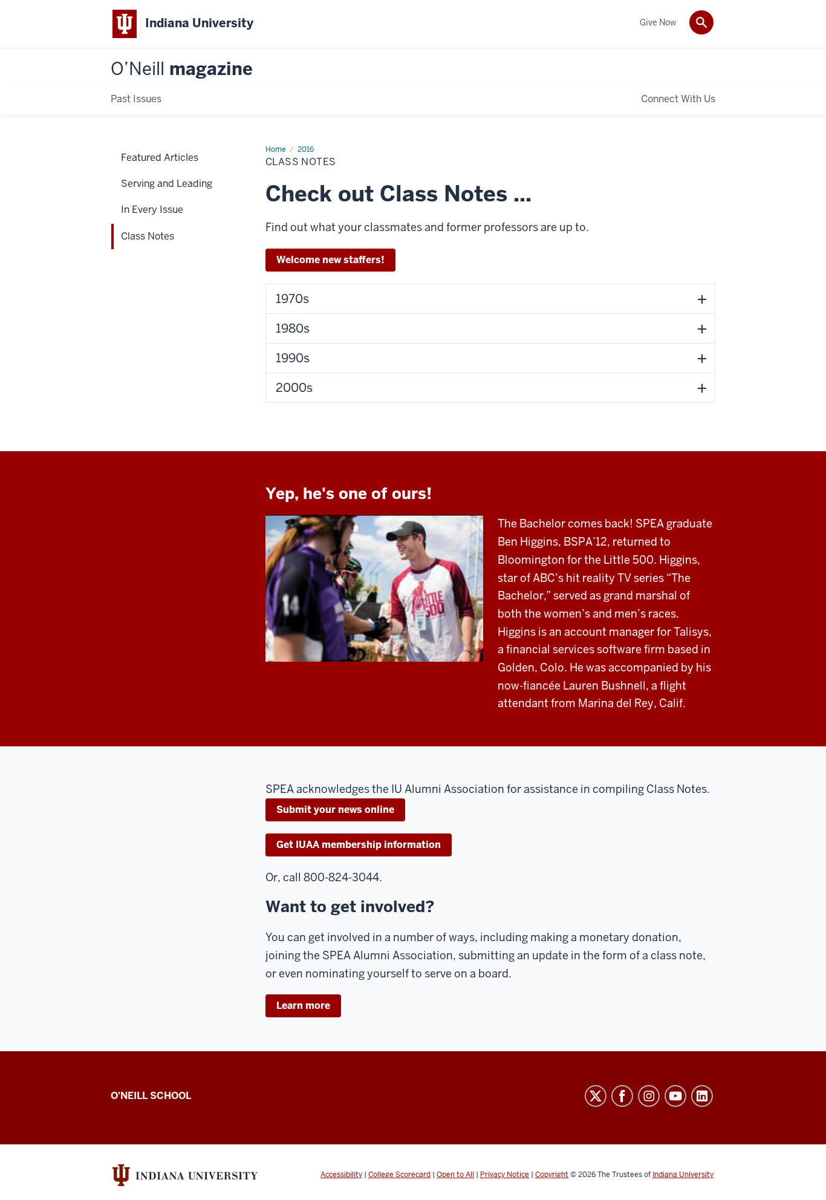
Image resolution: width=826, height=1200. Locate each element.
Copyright (551, 1174)
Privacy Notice (504, 1174)
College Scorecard (399, 1174)
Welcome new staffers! (330, 259)
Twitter (595, 1096)
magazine (182, 69)
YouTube (675, 1096)
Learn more (303, 1005)
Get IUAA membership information (358, 844)
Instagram (649, 1096)
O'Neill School (151, 1095)
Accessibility (341, 1174)
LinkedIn (702, 1096)
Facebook (622, 1096)
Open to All (455, 1174)
